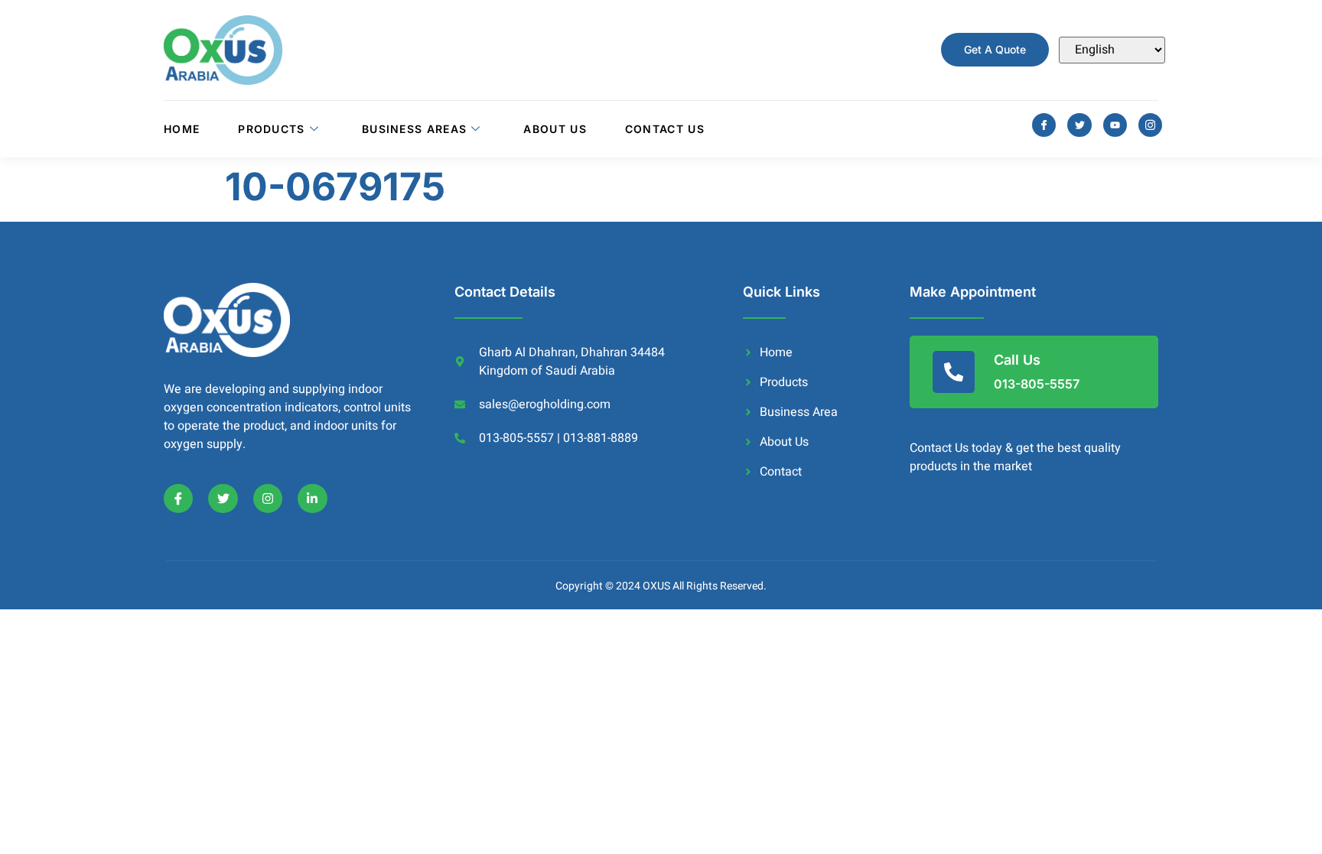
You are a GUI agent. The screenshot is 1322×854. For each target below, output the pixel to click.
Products (271, 128)
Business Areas (414, 128)
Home (182, 128)
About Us (554, 128)
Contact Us (665, 128)
